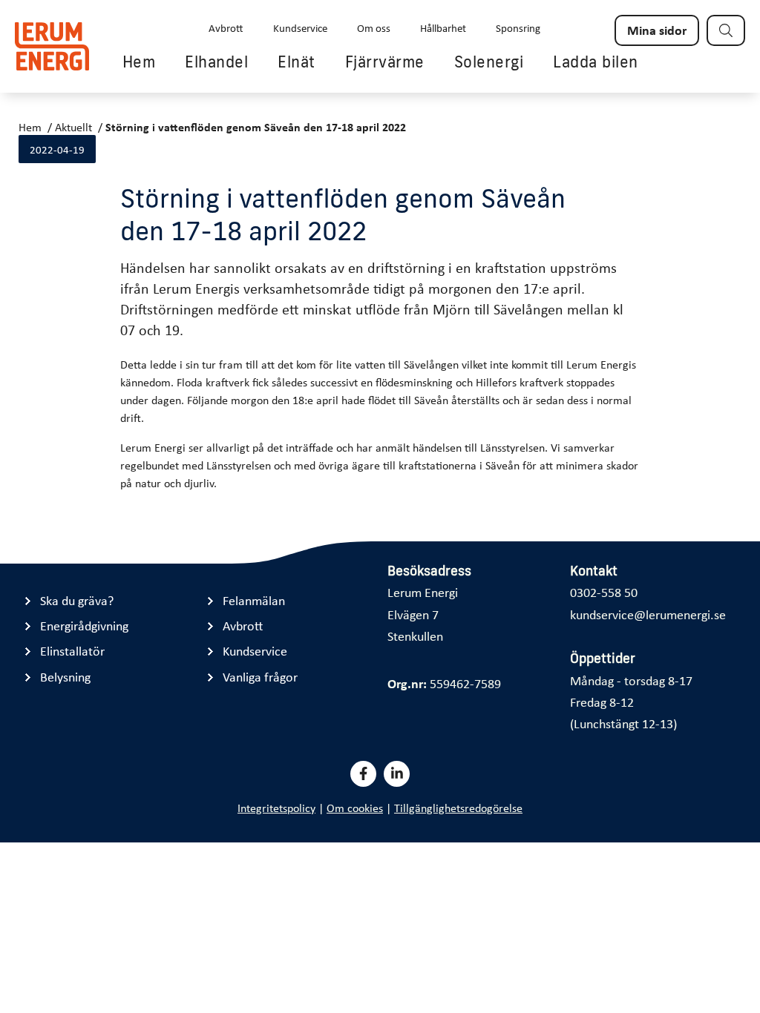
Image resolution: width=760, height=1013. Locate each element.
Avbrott (226, 27)
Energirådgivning (84, 625)
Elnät (296, 61)
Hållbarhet (443, 27)
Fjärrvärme (385, 61)
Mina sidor (657, 30)
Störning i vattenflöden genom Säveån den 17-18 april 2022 (255, 127)
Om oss (373, 27)
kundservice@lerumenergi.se (648, 614)
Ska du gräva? (77, 600)
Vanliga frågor (260, 676)
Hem (139, 61)
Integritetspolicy (276, 807)
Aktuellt (73, 127)
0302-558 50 (604, 592)
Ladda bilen (595, 61)
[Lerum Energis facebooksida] (363, 774)
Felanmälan (254, 600)
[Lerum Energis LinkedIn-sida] (397, 774)
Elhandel (216, 61)
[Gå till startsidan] (52, 46)
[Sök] (726, 30)
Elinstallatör (72, 650)
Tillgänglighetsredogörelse (458, 807)
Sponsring (518, 27)
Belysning (65, 676)
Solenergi (489, 61)
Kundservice (300, 27)
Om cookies (355, 807)
